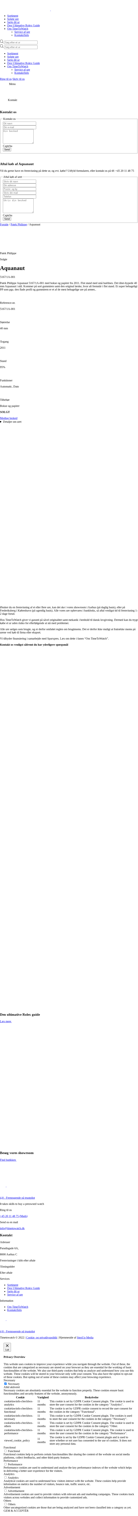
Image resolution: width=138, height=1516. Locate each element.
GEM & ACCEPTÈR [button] (16, 1510)
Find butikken (8, 1159)
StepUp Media (85, 1337)
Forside (4, 224)
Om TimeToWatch (17, 28)
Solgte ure (13, 18)
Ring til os (6, 78)
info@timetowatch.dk (12, 1228)
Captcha (7, 145)
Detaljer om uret (12, 421)
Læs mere (5, 1021)
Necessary (14, 1383)
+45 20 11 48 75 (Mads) (13, 1216)
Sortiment (12, 15)
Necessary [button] (9, 1380)
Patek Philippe (19, 224)
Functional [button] (10, 1447)
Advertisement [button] (12, 1487)
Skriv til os (18, 78)
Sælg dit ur (13, 22)
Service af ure (22, 31)
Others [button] (7, 1500)
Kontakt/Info (21, 35)
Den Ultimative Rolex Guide (23, 25)
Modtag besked (8, 418)
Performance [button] (11, 1460)
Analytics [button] (9, 1474)
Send (7, 149)
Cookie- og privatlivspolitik (41, 1337)
